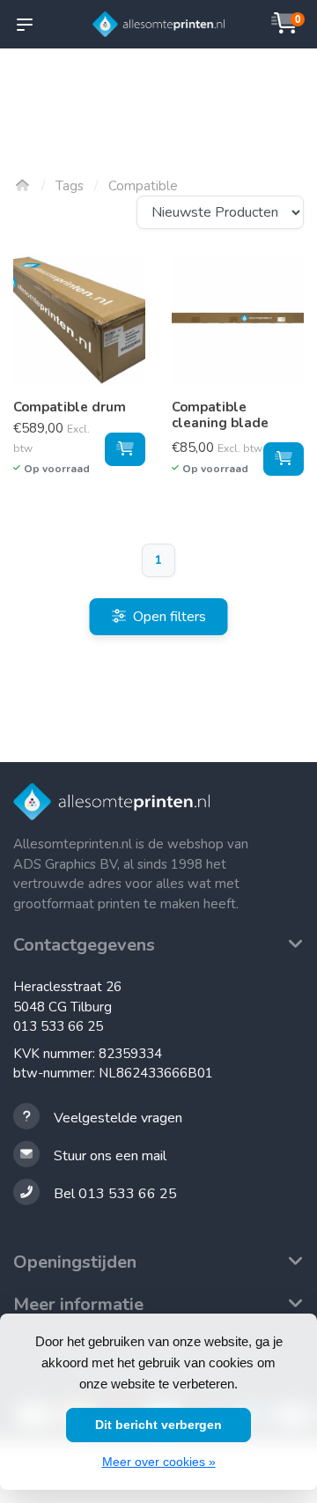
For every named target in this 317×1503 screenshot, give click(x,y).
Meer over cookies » (159, 1462)
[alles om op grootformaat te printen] (158, 24)
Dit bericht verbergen (158, 1425)
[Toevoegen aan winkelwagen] (125, 449)
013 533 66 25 (58, 1026)
